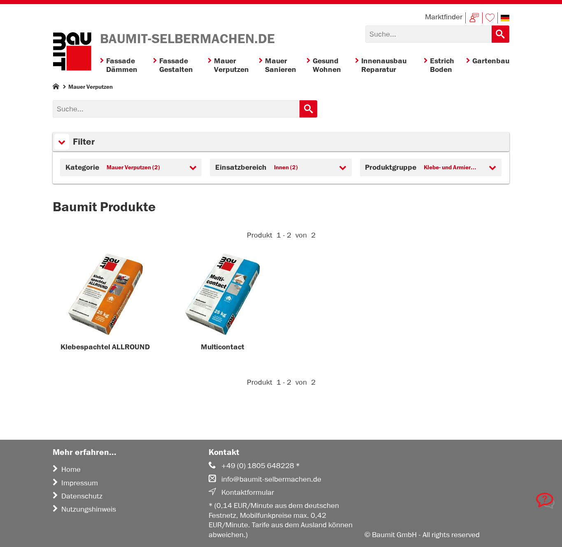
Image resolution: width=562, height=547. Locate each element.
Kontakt (474, 17)
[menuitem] (126, 65)
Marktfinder (443, 16)
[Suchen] (500, 34)
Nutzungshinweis (88, 509)
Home (71, 469)
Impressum (79, 482)
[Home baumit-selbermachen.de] (72, 52)
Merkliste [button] (490, 17)
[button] (505, 18)
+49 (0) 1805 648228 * (260, 465)
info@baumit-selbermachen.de (271, 479)
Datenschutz (81, 496)
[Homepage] (56, 88)
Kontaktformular (247, 492)
